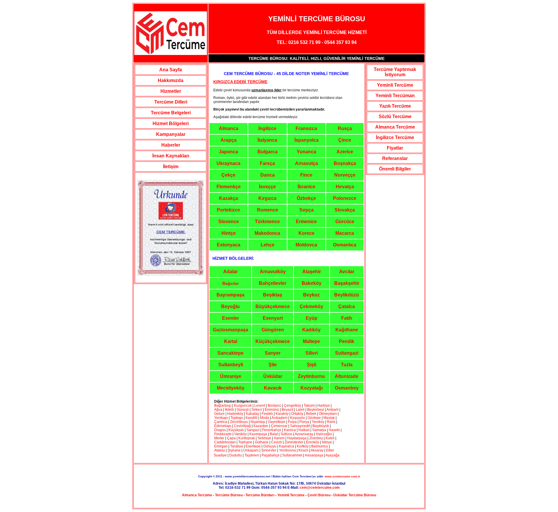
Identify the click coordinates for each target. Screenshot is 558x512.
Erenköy (312, 442)
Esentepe (253, 446)
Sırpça (306, 209)
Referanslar (395, 158)
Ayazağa (332, 455)
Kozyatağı (312, 387)
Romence (267, 209)
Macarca (344, 233)
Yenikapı (221, 418)
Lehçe (267, 244)
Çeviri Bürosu (318, 495)
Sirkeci (256, 410)
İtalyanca (267, 140)
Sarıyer (272, 353)
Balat (274, 434)
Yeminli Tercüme (395, 85)
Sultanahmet (292, 455)
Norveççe (344, 175)
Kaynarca (286, 446)
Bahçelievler (272, 283)
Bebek (311, 414)
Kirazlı (303, 450)
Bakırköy (311, 283)
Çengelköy (292, 405)
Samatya (319, 430)
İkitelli (229, 410)
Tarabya (236, 446)
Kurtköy (303, 446)
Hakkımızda (170, 80)
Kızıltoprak (246, 438)
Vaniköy (240, 434)
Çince (344, 140)
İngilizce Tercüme (395, 137)
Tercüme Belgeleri (171, 112)
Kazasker (260, 426)
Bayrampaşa (230, 294)
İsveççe (267, 186)
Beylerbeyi (315, 410)
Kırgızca (267, 198)
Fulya (292, 422)
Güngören (273, 329)
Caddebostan (225, 442)
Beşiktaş (272, 294)
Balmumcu (319, 446)
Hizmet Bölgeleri (171, 123)
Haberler (170, 145)
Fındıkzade (223, 434)
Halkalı (304, 430)
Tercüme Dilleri (170, 101)
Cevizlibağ (242, 426)
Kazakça (228, 198)
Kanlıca (290, 430)
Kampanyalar (170, 134)
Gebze (219, 414)
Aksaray (317, 450)
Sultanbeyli (230, 364)
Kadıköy (311, 329)
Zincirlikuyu (239, 422)
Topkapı (236, 418)
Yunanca (306, 151)
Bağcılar (230, 283)
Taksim (309, 405)
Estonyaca (228, 244)
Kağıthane (346, 329)
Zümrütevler (294, 442)
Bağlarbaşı (222, 405)
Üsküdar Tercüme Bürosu (354, 495)
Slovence (228, 221)
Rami (331, 422)
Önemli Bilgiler (395, 168)
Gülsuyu (269, 446)
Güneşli (243, 410)
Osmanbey (347, 387)
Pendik (346, 341)
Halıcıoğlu (324, 434)
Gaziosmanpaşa (230, 329)
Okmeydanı (328, 414)
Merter (219, 438)
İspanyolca (306, 140)
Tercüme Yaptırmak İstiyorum (395, 72)
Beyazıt (288, 410)
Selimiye (264, 438)
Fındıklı (267, 414)
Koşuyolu (297, 418)
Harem (279, 438)
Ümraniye (230, 376)
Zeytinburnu (311, 376)
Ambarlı (332, 410)
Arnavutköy (273, 271)
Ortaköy (297, 414)
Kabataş (252, 414)
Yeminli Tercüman (395, 95)
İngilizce (267, 128)
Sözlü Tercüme (395, 116)
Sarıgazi (253, 430)
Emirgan (221, 446)
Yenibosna (287, 450)
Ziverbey (316, 438)
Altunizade (346, 376)
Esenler (230, 318)
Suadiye (220, 455)
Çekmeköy (311, 306)
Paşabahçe (271, 455)
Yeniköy (318, 422)
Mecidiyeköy (230, 387)
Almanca (228, 128)
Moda (264, 418)
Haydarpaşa (297, 438)
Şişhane (234, 450)
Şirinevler (268, 450)
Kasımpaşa (258, 434)
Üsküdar (272, 376)
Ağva (218, 410)
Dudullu (235, 455)
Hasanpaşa (314, 455)
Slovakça (345, 209)
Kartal (230, 341)
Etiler (330, 450)
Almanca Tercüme (395, 127)
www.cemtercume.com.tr (342, 476)
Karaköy (282, 414)
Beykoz (311, 294)
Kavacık (273, 387)
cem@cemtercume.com (320, 488)
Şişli (311, 364)
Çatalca (346, 306)
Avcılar (346, 271)
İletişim (170, 166)
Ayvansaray (304, 434)
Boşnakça (345, 163)
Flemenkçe (229, 186)
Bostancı (274, 405)
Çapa (231, 438)
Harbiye (323, 405)
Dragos (220, 430)
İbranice (306, 186)
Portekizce (228, 209)
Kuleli (330, 438)
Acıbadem (279, 418)
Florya (304, 422)
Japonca (228, 151)
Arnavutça (306, 163)
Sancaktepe (230, 353)
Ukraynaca (228, 163)
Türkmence (267, 221)
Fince (306, 175)
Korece (306, 233)
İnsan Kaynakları (170, 155)
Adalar (230, 271)
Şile (273, 364)
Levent (259, 405)
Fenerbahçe (271, 430)
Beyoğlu (230, 306)
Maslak (329, 418)
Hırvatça (345, 186)
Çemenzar (279, 426)
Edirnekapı (222, 426)
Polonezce (344, 198)
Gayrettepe (276, 422)
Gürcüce (344, 221)
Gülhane (262, 442)
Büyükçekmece (272, 306)
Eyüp (311, 318)
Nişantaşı (258, 422)
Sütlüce (286, 434)
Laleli (300, 410)
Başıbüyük (320, 426)
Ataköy (220, 450)
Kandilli (252, 418)
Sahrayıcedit (300, 426)
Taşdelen (251, 455)
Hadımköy (235, 414)
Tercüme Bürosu (229, 495)
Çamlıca (220, 422)
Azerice (345, 151)
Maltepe (311, 341)
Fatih (346, 318)
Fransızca (306, 128)
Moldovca (306, 244)
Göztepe (314, 418)
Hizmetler (170, 91)
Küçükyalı (236, 430)
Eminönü (272, 410)
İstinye (327, 442)
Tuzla (347, 364)
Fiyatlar (395, 147)
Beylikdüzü (346, 294)
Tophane (245, 442)
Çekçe (228, 175)
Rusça (345, 128)
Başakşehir (346, 283)
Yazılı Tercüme (395, 106)
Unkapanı (251, 450)
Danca (267, 175)
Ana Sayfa (170, 69)
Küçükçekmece (272, 341)
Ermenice (306, 221)
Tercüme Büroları (260, 495)
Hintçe (228, 233)
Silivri (311, 353)
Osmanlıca (344, 244)
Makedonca (267, 233)
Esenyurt (273, 318)
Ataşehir (311, 271)
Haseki (334, 430)
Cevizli (277, 442)
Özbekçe (306, 198)
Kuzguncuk (243, 405)
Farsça (267, 163)
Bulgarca (267, 151)
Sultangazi (346, 353)
